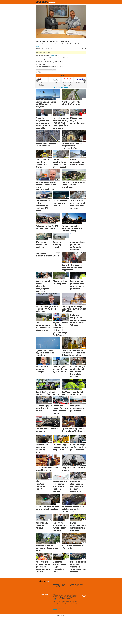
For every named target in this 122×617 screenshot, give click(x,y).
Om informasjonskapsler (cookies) (59, 608)
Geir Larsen (79, 585)
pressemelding (53, 55)
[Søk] (81, 1)
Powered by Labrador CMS (61, 615)
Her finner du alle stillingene (61, 87)
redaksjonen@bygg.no (60, 587)
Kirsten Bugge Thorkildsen (78, 584)
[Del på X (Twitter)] (84, 48)
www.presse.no (55, 599)
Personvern (55, 609)
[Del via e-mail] (85, 48)
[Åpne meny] (84, 2)
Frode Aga (63, 584)
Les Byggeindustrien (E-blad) (70, 1)
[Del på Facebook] (82, 48)
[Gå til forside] (42, 1)
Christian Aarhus (62, 585)
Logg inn (77, 1)
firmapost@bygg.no (78, 587)
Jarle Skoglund (59, 586)
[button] (37, 80)
